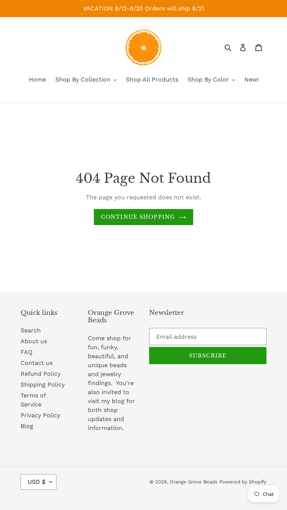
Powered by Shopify (242, 482)
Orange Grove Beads (193, 482)
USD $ (37, 481)
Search (31, 330)
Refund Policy (41, 373)
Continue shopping (138, 216)
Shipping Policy (43, 384)
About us (34, 341)
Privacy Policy (40, 415)
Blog (27, 426)
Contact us (37, 362)
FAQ (27, 352)
